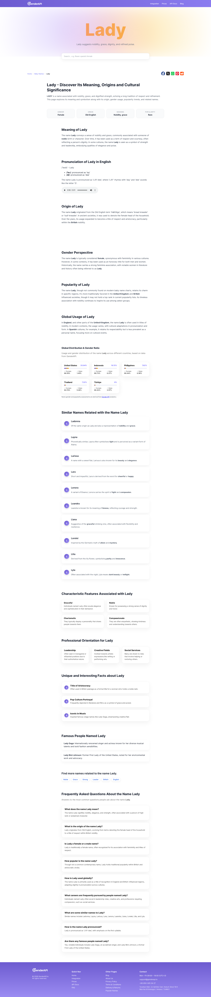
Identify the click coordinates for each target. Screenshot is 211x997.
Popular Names (112, 991)
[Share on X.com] (168, 74)
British (105, 779)
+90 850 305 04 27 (148, 983)
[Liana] (105, 523)
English (116, 779)
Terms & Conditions (113, 984)
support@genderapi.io (148, 979)
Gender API (106, 397)
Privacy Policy (111, 981)
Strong (85, 779)
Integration (154, 4)
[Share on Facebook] (163, 74)
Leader (95, 779)
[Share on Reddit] (182, 74)
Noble (65, 779)
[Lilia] (105, 556)
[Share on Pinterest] (177, 74)
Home (29, 74)
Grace (75, 779)
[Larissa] (105, 458)
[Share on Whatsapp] (172, 74)
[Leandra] (105, 506)
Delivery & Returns (113, 987)
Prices (164, 4)
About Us (109, 978)
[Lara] (105, 474)
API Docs (173, 4)
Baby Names (39, 74)
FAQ (73, 987)
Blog (182, 4)
